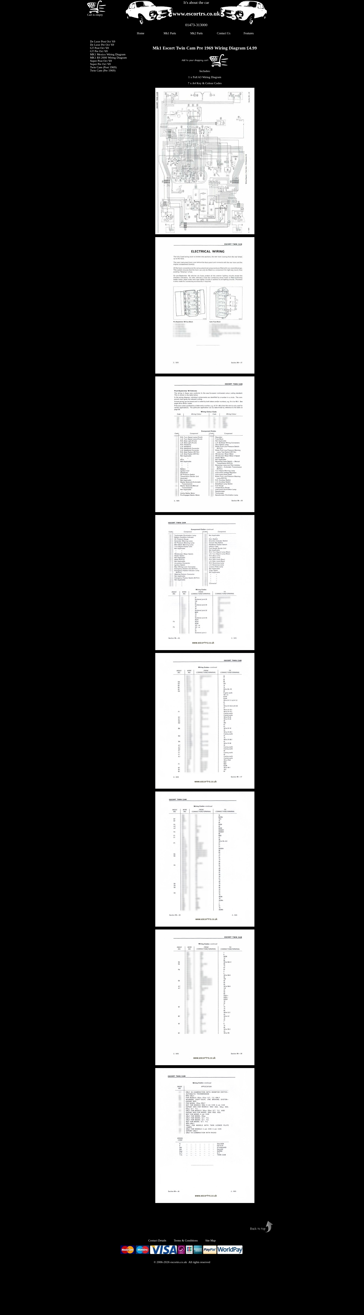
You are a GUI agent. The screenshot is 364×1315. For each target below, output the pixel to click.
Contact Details (161, 1240)
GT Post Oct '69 (99, 47)
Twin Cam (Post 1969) (103, 67)
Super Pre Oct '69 (100, 64)
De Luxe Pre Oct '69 (102, 44)
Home (140, 33)
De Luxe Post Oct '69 (102, 41)
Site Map (210, 1240)
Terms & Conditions (186, 1240)
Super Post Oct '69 (101, 60)
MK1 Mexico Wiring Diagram (108, 54)
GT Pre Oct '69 (99, 51)
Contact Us (223, 33)
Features (249, 33)
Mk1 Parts (170, 33)
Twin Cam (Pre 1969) (102, 70)
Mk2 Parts (196, 33)
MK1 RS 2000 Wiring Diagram (108, 57)
